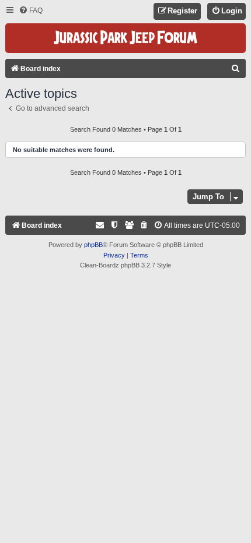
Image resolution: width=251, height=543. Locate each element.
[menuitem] (31, 11)
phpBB (93, 244)
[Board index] (125, 38)
